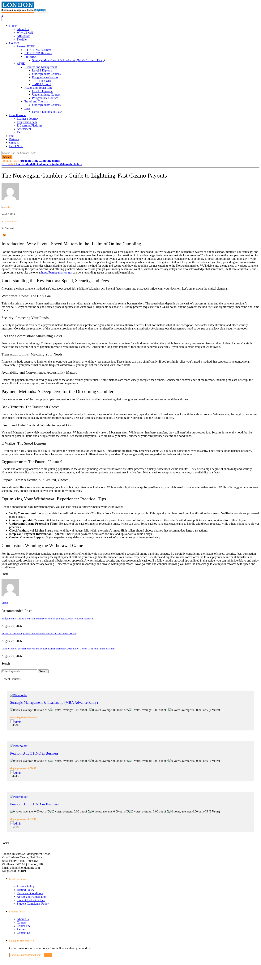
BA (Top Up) (42, 80)
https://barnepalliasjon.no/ (56, 272)
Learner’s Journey (28, 118)
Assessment (24, 129)
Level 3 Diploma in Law (47, 111)
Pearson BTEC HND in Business (34, 804)
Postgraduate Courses (45, 77)
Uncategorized (10, 221)
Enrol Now (16, 146)
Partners (14, 139)
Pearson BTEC (26, 46)
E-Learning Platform (29, 125)
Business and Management (40, 67)
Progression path (27, 122)
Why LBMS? (25, 32)
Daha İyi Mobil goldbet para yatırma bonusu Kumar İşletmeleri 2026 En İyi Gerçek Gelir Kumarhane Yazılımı (58, 648)
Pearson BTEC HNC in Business (34, 753)
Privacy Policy (25, 886)
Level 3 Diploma (42, 70)
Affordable (23, 36)
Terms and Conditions (30, 893)
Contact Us (23, 932)
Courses (14, 43)
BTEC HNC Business (37, 49)
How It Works (17, 115)
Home (13, 25)
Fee (11, 135)
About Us (23, 29)
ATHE (21, 63)
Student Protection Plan (31, 900)
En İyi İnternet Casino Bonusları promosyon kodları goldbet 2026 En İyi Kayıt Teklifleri (47, 618)
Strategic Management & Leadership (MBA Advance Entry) (68, 60)
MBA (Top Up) (43, 84)
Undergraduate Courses (46, 73)
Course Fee (24, 926)
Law (27, 108)
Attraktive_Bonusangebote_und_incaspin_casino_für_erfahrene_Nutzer (39, 633)
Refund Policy (25, 889)
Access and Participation (31, 896)
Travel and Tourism (36, 101)
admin (7, 207)
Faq (19, 132)
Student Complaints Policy (33, 903)
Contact (14, 142)
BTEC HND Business (38, 53)
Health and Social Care (38, 87)
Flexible (22, 39)
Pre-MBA (30, 56)
